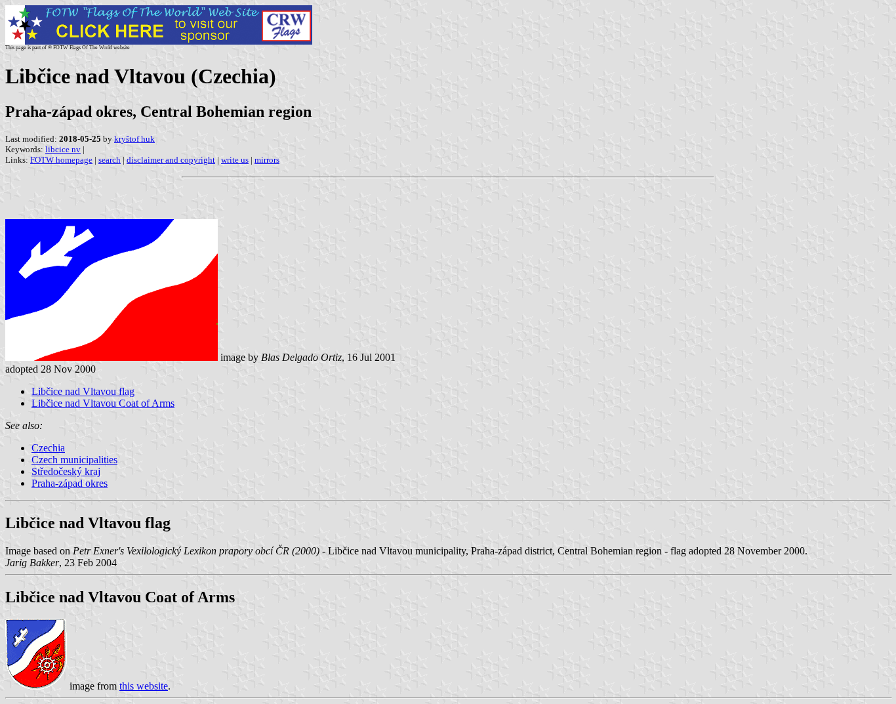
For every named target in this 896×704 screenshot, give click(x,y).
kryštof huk (134, 139)
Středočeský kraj (65, 471)
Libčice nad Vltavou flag (82, 391)
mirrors (267, 160)
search (109, 160)
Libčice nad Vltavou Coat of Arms (102, 403)
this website (143, 686)
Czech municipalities (74, 459)
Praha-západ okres (69, 483)
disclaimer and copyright (171, 160)
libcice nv (63, 149)
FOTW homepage (61, 160)
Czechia (48, 447)
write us (235, 160)
